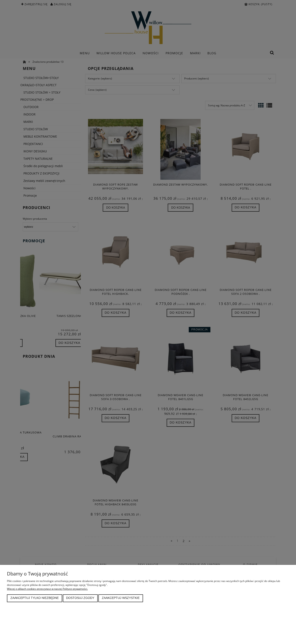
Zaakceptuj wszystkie (121, 598)
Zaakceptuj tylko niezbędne (34, 598)
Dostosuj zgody (80, 598)
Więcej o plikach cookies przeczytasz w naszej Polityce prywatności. (47, 589)
